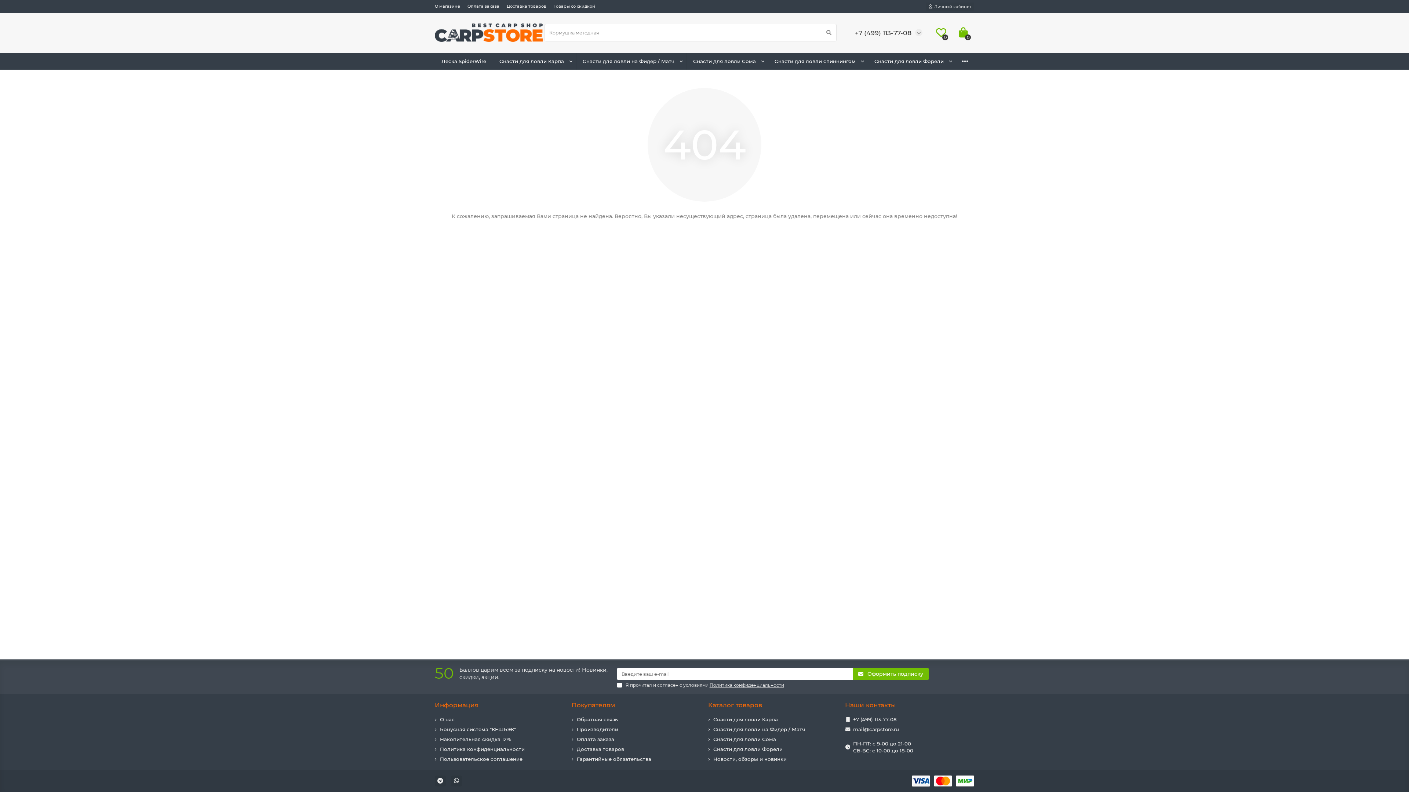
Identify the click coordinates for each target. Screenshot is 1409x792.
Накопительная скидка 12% (475, 739)
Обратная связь (597, 719)
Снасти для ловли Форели (909, 61)
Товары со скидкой (574, 6)
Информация (456, 705)
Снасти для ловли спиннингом (815, 61)
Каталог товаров (735, 705)
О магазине (447, 6)
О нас (447, 719)
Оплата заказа (483, 6)
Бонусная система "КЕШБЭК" (478, 729)
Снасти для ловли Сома (724, 61)
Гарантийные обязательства (614, 759)
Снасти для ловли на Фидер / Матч (628, 61)
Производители (597, 729)
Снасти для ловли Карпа (531, 61)
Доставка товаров (526, 6)
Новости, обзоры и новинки (750, 759)
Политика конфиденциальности (482, 749)
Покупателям (593, 705)
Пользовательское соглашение (481, 759)
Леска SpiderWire (463, 61)
